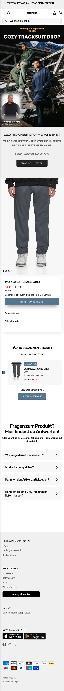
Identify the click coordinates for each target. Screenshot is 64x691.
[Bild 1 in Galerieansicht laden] (32, 226)
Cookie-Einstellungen (10, 682)
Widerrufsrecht (9, 587)
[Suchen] (10, 13)
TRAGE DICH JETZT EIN (32, 163)
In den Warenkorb (32, 301)
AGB (4, 582)
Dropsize (12, 678)
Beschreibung (12, 313)
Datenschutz (8, 578)
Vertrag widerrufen (21, 594)
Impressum (7, 573)
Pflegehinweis (12, 321)
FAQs (5, 546)
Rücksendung (9, 555)
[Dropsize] (32, 13)
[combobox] (32, 21)
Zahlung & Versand (11, 550)
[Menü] (3, 13)
